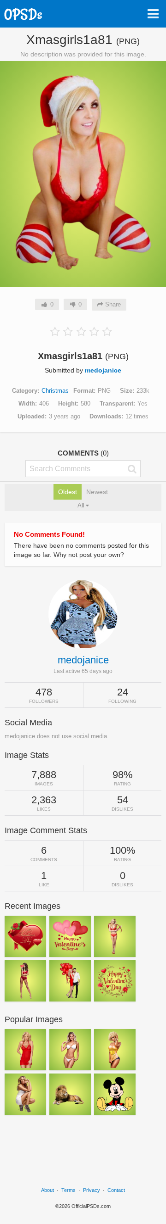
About (47, 1190)
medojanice (103, 370)
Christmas (55, 390)
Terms (68, 1190)
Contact (116, 1190)
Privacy (91, 1190)
